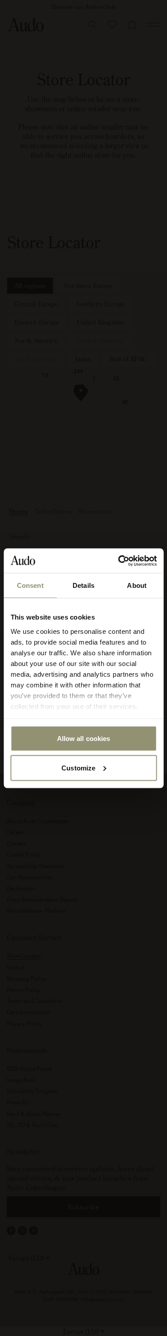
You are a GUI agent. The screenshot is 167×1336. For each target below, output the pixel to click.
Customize (78, 767)
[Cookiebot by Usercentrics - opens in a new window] (119, 560)
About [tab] (137, 585)
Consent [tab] (30, 585)
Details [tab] (83, 585)
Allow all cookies (83, 738)
